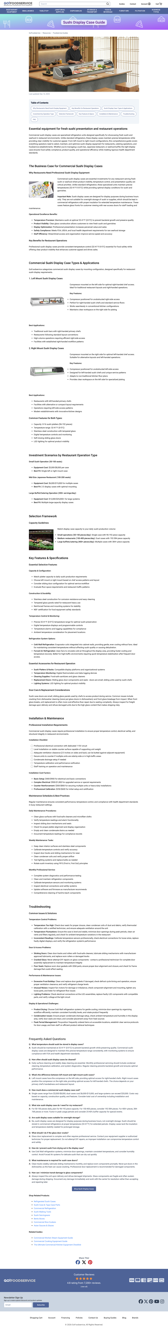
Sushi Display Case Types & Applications (118, 108)
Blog (124, 1318)
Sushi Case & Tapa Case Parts (47, 1205)
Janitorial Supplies (60, 11)
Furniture (124, 11)
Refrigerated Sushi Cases (45, 1201)
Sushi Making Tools (42, 1212)
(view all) (84, 1287)
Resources (47, 33)
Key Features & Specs (86, 114)
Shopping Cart (36, 1318)
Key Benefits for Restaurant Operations (85, 108)
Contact (133, 4)
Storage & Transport (92, 11)
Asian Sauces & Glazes (44, 1225)
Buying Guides (110, 1318)
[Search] (107, 4)
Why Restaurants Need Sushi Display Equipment (50, 108)
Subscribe (41, 1305)
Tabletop (43, 11)
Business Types (156, 11)
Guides (122, 4)
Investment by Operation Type (43, 114)
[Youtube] (156, 1301)
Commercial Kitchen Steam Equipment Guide (53, 1238)
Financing (65, 1318)
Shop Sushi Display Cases (84, 1189)
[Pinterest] (90, 1262)
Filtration (140, 11)
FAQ (34, 119)
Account (51, 1318)
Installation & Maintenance (108, 114)
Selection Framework (66, 114)
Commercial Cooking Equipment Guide (50, 1241)
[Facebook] (78, 1262)
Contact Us (93, 1318)
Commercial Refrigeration (45, 1208)
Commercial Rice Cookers (45, 1222)
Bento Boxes (39, 1218)
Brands (135, 1318)
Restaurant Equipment (12, 11)
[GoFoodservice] (18, 4)
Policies (79, 1318)
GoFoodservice (34, 33)
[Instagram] (162, 1301)
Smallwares (28, 11)
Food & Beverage (108, 11)
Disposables (76, 11)
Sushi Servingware (42, 1215)
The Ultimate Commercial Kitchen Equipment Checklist (57, 1245)
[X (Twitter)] (84, 1262)
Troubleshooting (128, 114)
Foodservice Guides (60, 33)
